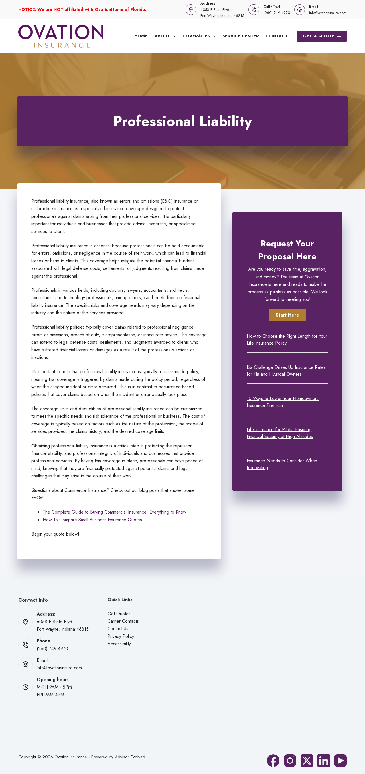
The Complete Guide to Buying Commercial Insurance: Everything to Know (114, 512)
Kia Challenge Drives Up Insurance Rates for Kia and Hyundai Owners (286, 370)
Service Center (240, 36)
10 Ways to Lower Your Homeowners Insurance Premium (283, 402)
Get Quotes (119, 613)
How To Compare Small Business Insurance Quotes (92, 519)
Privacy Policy (121, 636)
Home (140, 36)
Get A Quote (319, 36)
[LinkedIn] (323, 760)
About (162, 36)
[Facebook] (273, 760)
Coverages (196, 36)
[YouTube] (340, 760)
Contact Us (118, 628)
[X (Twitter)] (307, 760)
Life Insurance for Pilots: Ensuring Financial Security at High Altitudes (280, 433)
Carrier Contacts (123, 621)
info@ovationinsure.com (328, 12)
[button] (287, 315)
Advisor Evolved (130, 757)
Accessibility (119, 643)
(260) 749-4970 (276, 12)
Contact (277, 36)
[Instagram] (290, 760)
